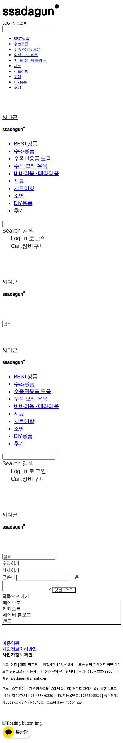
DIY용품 (20, 82)
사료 (17, 65)
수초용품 (21, 43)
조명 (17, 76)
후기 (17, 87)
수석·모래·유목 (26, 54)
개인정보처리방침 (19, 649)
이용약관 (11, 643)
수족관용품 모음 (27, 49)
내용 (74, 577)
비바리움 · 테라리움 (30, 60)
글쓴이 (8, 577)
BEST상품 (21, 38)
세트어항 (21, 71)
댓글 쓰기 (64, 590)
